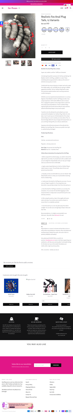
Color (43, 34)
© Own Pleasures (5, 411)
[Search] (70, 8)
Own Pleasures (46, 14)
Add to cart (51, 52)
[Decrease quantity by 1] (42, 48)
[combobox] (50, 301)
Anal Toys (52, 389)
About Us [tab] (44, 223)
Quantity (44, 45)
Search (27, 382)
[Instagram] (1, 25)
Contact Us (28, 394)
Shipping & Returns (30, 387)
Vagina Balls (53, 387)
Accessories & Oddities (55, 394)
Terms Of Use (29, 389)
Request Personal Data (31, 397)
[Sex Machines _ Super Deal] (50, 286)
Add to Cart (11, 304)
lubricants (57, 215)
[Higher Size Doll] (30, 286)
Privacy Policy (29, 384)
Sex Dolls (52, 392)
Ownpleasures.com (50, 240)
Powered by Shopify (12, 411)
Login (61, 8)
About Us (28, 392)
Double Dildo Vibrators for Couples (17, 405)
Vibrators (52, 382)
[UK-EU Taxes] (11, 286)
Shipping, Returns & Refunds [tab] (58, 223)
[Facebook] (1, 22)
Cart (66, 8)
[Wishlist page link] (19, 8)
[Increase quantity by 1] (49, 48)
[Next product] (69, 292)
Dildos (51, 384)
